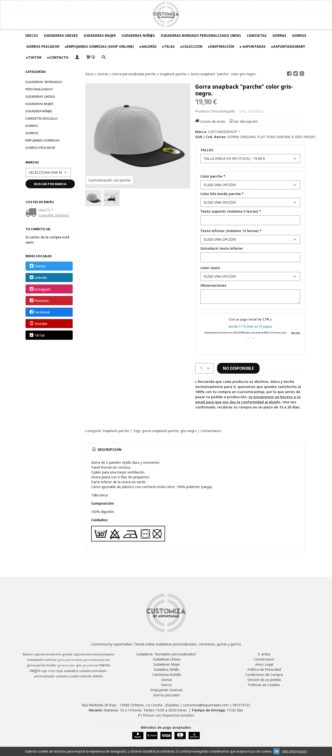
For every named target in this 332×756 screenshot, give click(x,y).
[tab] (106, 449)
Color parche (212, 176)
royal (59, 671)
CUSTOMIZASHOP (222, 131)
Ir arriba (264, 654)
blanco (28, 654)
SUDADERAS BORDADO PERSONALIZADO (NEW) (201, 35)
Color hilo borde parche (222, 193)
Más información (294, 751)
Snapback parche (115, 430)
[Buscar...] (103, 57)
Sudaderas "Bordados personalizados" (43, 85)
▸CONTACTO (58, 57)
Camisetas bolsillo (41, 118)
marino (104, 664)
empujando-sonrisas (42, 660)
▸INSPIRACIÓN (221, 46)
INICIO (31, 35)
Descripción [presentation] (109, 449)
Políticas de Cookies (264, 684)
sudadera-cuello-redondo (74, 676)
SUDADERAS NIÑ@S (138, 35)
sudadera (71, 671)
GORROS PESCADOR (42, 46)
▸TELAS (168, 46)
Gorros (31, 133)
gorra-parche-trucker (41, 665)
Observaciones (213, 285)
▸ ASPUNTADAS (253, 46)
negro (35, 670)
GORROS (299, 35)
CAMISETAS (257, 35)
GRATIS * (45, 210)
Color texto (210, 267)
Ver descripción (246, 121)
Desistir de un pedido (264, 679)
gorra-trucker (66, 665)
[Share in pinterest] (302, 74)
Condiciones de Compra (264, 674)
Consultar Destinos (53, 215)
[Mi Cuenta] (77, 57)
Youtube (40, 323)
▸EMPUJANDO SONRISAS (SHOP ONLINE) (99, 46)
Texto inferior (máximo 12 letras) (231, 230)
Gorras (31, 125)
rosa (51, 671)
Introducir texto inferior (221, 248)
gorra (61, 660)
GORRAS (279, 35)
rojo (44, 671)
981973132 (241, 705)
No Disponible (238, 368)
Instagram (42, 289)
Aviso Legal (264, 664)
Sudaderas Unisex (40, 96)
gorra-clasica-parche (96, 660)
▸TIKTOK (34, 57)
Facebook (42, 312)
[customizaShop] (166, 15)
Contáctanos (264, 659)
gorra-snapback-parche (160, 430)
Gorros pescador (40, 147)
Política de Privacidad (264, 669)
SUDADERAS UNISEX (61, 35)
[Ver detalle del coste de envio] (32, 213)
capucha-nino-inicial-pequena (93, 654)
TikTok (39, 335)
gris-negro (189, 430)
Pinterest (41, 300)
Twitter (40, 266)
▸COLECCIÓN (191, 46)
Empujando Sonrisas (42, 140)
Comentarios (211, 430)
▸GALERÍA (148, 46)
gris (79, 665)
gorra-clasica (74, 660)
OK (276, 751)
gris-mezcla (90, 665)
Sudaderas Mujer (39, 104)
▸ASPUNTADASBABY (288, 46)
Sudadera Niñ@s (38, 111)
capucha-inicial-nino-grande (53, 654)
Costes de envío (212, 121)
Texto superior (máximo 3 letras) (230, 211)
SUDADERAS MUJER (100, 35)
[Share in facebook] (289, 74)
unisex (98, 675)
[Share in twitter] (295, 74)
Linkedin (40, 277)
